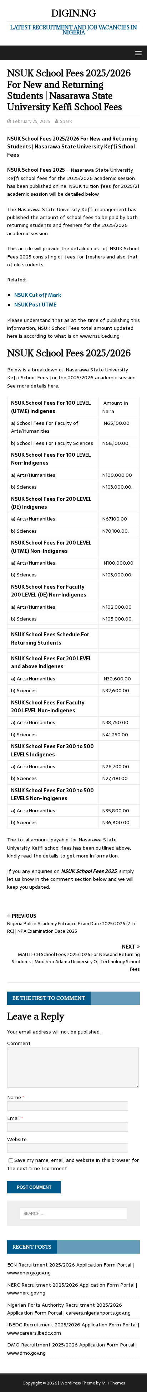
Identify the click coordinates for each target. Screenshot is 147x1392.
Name (14, 1097)
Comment (19, 1043)
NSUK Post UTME (35, 305)
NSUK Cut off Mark (37, 295)
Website (17, 1139)
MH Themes (113, 1383)
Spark (66, 121)
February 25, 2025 (31, 121)
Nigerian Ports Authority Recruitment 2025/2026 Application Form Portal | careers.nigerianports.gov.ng (69, 1309)
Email (14, 1118)
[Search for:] (73, 1213)
